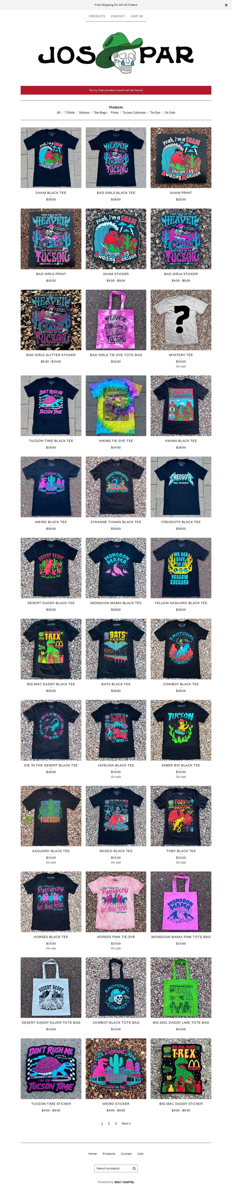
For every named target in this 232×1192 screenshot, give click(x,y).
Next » (126, 1123)
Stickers (84, 112)
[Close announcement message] (226, 5)
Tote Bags (100, 112)
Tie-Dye (155, 112)
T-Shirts (70, 112)
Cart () (137, 16)
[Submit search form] (134, 1168)
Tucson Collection (134, 112)
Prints (114, 112)
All (58, 112)
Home (92, 1154)
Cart (141, 1154)
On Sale (170, 112)
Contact (118, 16)
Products (97, 16)
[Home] (116, 52)
